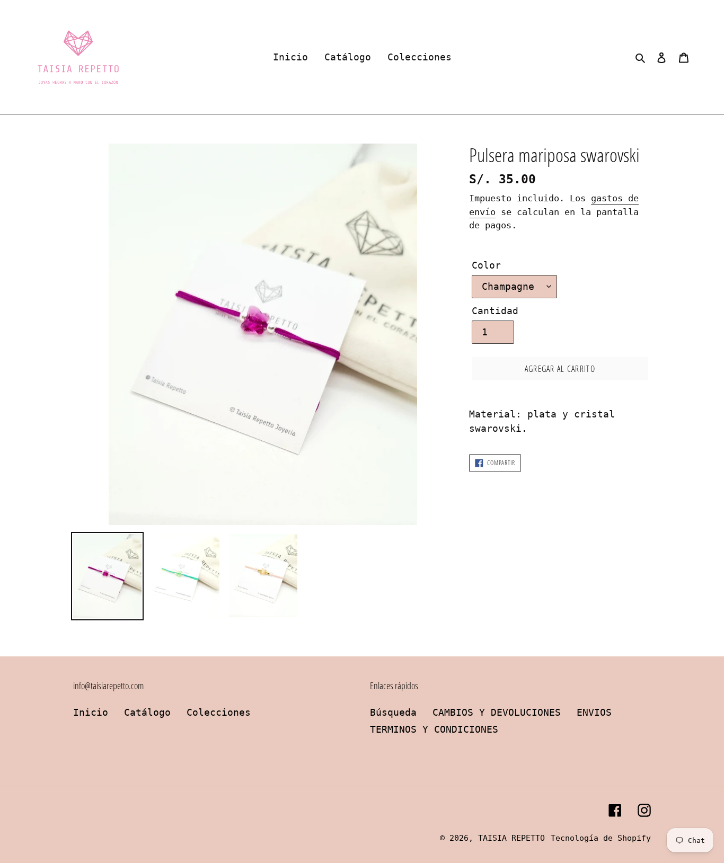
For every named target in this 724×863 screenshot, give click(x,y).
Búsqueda (393, 712)
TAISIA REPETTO (511, 838)
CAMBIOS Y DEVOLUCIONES (496, 712)
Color (486, 265)
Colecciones (219, 712)
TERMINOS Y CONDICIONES (434, 729)
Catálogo (147, 712)
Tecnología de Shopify (601, 838)
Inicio (90, 712)
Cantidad (495, 310)
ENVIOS (594, 712)
